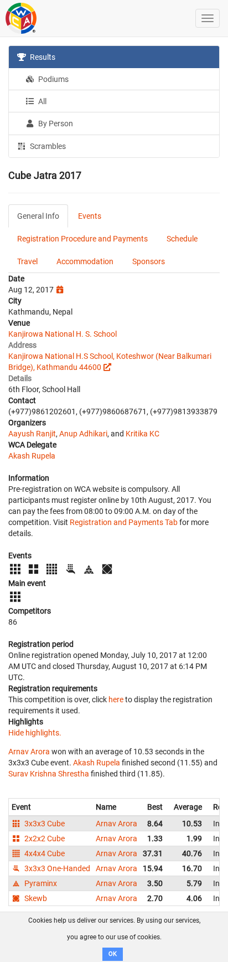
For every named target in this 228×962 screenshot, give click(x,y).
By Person (55, 123)
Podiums (53, 79)
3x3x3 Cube (44, 823)
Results (41, 57)
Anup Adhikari (83, 433)
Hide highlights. (34, 732)
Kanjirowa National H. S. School (62, 334)
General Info (38, 216)
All (41, 101)
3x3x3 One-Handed (56, 868)
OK (112, 954)
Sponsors (148, 261)
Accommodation (84, 261)
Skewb (35, 898)
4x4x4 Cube (44, 853)
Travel (27, 261)
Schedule (182, 238)
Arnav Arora (29, 751)
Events (89, 216)
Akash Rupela (31, 455)
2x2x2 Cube (44, 838)
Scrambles (47, 146)
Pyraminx (40, 883)
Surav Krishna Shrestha (48, 773)
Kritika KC (142, 433)
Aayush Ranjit (32, 433)
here (115, 699)
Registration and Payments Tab (124, 522)
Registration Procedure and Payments (82, 238)
